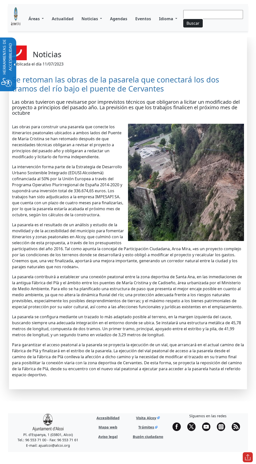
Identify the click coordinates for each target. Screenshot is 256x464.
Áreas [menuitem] (34, 19)
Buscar (193, 23)
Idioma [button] (166, 19)
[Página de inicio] (15, 18)
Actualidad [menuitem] (63, 19)
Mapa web (107, 427)
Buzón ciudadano (148, 436)
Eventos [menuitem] (143, 19)
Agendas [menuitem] (118, 19)
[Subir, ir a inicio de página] (248, 457)
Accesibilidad (108, 418)
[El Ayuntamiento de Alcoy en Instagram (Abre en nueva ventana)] (223, 426)
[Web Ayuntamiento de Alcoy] (48, 422)
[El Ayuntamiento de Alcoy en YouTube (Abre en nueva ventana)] (208, 426)
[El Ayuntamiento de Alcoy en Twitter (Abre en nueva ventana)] (193, 426)
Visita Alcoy (146, 418)
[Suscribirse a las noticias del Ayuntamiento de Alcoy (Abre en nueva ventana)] (238, 426)
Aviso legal (108, 436)
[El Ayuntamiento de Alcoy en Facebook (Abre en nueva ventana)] (178, 426)
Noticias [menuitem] (90, 19)
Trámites (146, 427)
